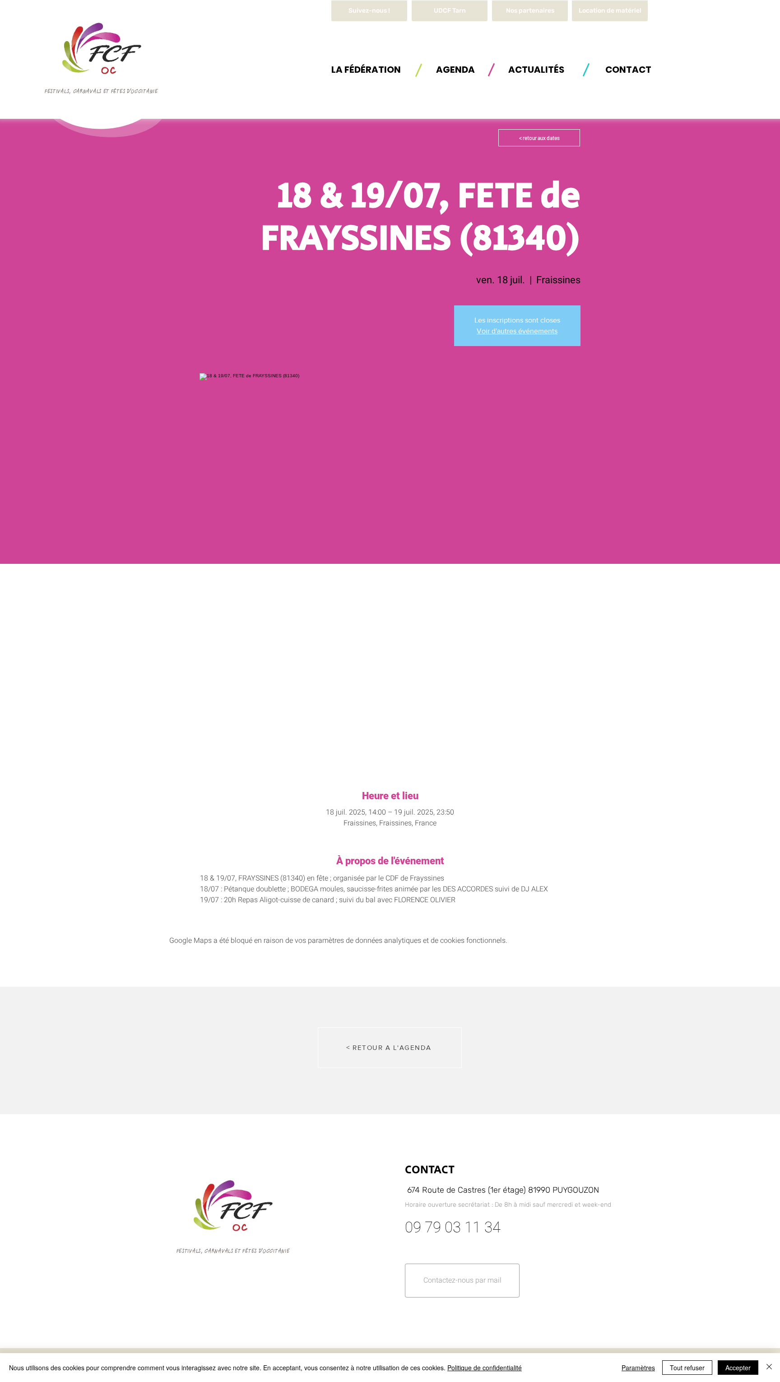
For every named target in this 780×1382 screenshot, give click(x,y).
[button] (609, 11)
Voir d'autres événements (517, 331)
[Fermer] (769, 1367)
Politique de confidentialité (484, 1367)
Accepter (738, 1367)
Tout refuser (687, 1367)
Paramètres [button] (638, 1367)
